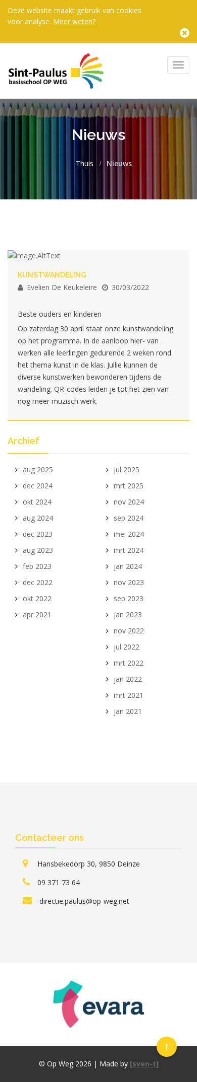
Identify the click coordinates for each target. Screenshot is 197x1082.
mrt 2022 (128, 663)
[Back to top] (167, 1047)
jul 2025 (126, 469)
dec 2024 (38, 485)
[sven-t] (144, 1063)
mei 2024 (129, 534)
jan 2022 (128, 679)
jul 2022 (126, 647)
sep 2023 (128, 598)
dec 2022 (38, 582)
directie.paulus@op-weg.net (84, 901)
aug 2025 (38, 469)
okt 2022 (37, 598)
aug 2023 (38, 550)
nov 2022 (129, 630)
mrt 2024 (128, 550)
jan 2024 (128, 566)
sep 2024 (128, 518)
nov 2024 (129, 502)
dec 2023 (38, 534)
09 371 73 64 (58, 882)
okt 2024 (37, 502)
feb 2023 (37, 566)
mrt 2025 (128, 485)
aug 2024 (38, 518)
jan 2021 (128, 711)
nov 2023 (129, 582)
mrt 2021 (128, 695)
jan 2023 (128, 614)
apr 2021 (37, 614)
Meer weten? (74, 21)
